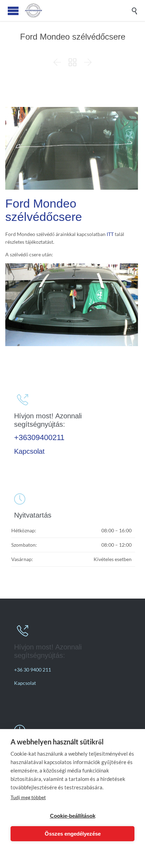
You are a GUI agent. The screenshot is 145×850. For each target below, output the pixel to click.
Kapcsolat (29, 451)
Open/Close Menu (13, 11)
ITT (110, 234)
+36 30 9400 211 (32, 670)
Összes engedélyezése (73, 834)
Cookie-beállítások (72, 816)
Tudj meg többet (28, 797)
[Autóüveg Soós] (78, 10)
